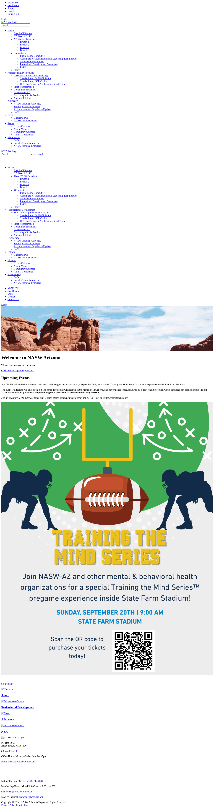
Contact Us (13, 13)
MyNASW (13, 2)
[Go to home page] (9, 22)
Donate (11, 11)
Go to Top (22, 805)
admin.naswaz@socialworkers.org (18, 761)
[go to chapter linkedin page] (11, 775)
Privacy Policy (8, 805)
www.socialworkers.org (31, 797)
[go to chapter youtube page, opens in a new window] (25, 775)
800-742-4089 (36, 781)
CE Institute (7, 684)
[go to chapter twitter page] (3, 775)
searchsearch (37, 154)
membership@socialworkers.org (17, 791)
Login (4, 19)
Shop (10, 8)
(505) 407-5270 (9, 751)
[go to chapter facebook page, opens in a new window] (19, 775)
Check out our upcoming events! (17, 370)
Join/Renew (13, 5)
